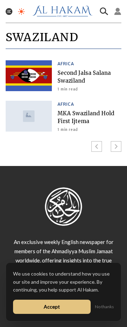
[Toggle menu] (9, 11)
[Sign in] (117, 11)
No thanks (104, 306)
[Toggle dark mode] (21, 11)
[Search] (104, 11)
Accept (52, 307)
